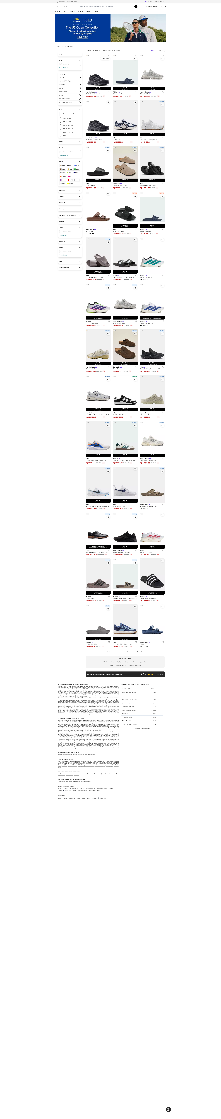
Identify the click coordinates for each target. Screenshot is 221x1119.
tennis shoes (78, 754)
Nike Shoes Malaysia (63, 761)
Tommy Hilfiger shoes (63, 781)
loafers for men (74, 773)
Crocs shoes (61, 764)
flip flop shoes (109, 766)
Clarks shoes (68, 764)
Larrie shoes (116, 763)
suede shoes (84, 754)
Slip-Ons (105, 662)
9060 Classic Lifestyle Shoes (129, 692)
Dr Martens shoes (89, 766)
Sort (160, 50)
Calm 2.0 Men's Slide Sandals (129, 724)
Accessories (72, 798)
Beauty (89, 11)
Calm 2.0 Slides (126, 703)
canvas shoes (70, 754)
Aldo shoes (99, 764)
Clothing (60, 798)
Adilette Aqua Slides (127, 720)
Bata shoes (94, 763)
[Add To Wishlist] (109, 92)
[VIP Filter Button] (152, 50)
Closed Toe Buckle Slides (128, 706)
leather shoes (97, 773)
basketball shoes (62, 754)
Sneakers (127, 662)
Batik (88, 798)
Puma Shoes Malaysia (74, 761)
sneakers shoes (82, 773)
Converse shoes (102, 763)
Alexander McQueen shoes (75, 781)
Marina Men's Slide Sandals (129, 710)
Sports (80, 11)
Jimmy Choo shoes (72, 766)
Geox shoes (81, 766)
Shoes (65, 798)
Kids (96, 11)
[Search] (135, 6)
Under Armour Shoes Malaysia (111, 762)
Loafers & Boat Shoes (135, 665)
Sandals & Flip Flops (116, 662)
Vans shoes (88, 763)
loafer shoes (90, 773)
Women (57, 11)
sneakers (60, 773)
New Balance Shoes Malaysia (77, 763)
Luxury (72, 11)
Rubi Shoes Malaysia (86, 762)
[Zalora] (62, 6)
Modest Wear (103, 798)
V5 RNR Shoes (125, 696)
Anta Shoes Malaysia (98, 762)
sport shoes (66, 773)
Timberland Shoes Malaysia (112, 761)
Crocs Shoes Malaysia (63, 762)
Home (58, 46)
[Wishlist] (161, 7)
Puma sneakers (86, 781)
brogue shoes (91, 754)
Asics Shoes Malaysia (75, 762)
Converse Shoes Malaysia (98, 761)
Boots (111, 665)
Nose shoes (92, 764)
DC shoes (74, 764)
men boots (76, 775)
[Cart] (165, 7)
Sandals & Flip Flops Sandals (71, 788)
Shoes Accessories (121, 665)
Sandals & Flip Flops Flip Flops (87, 788)
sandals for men (69, 775)
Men (65, 11)
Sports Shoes (143, 662)
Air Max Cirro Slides (127, 717)
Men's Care (94, 798)
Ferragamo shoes (107, 764)
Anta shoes (64, 766)
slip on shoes (112, 773)
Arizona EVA (125, 713)
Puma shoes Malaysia (100, 766)
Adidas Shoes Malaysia (63, 763)
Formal (135, 662)
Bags (78, 798)
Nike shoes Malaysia (83, 764)
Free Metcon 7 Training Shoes (129, 699)
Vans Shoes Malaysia (86, 761)
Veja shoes (109, 763)
